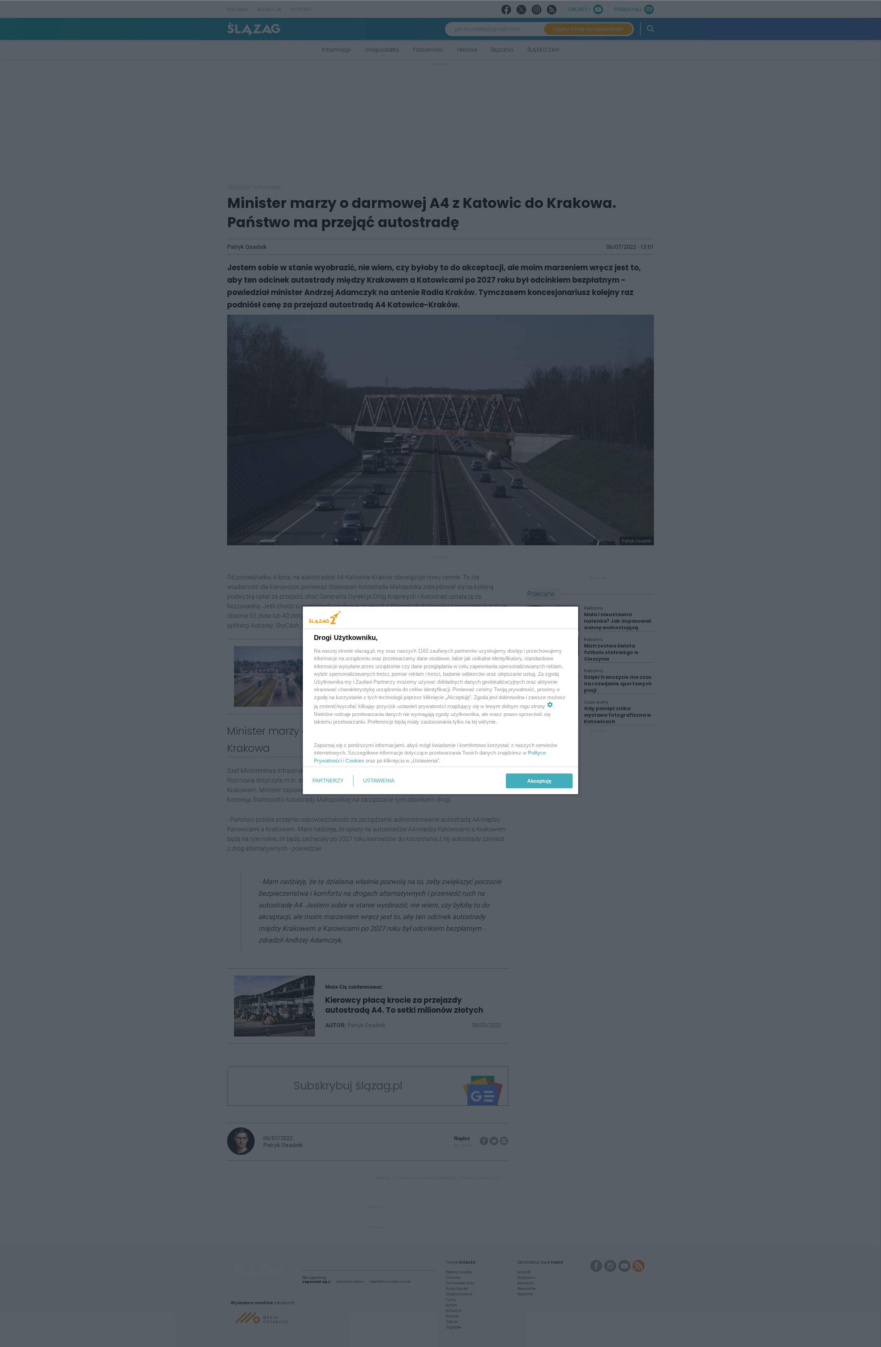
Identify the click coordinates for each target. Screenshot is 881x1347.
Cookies (355, 761)
